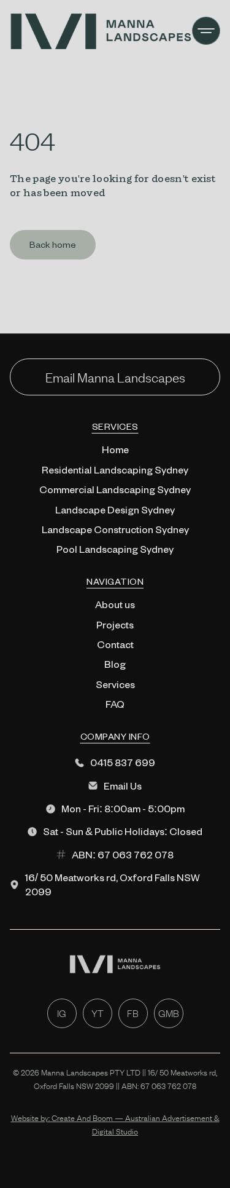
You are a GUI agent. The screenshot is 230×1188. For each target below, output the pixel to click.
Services (115, 684)
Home (115, 449)
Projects (115, 624)
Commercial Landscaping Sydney (115, 489)
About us (115, 604)
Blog (115, 663)
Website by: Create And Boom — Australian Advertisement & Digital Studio (115, 1124)
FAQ (115, 703)
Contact (115, 644)
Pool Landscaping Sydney (115, 548)
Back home (52, 244)
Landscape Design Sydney (115, 509)
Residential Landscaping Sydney (115, 469)
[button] (206, 31)
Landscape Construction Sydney (115, 529)
